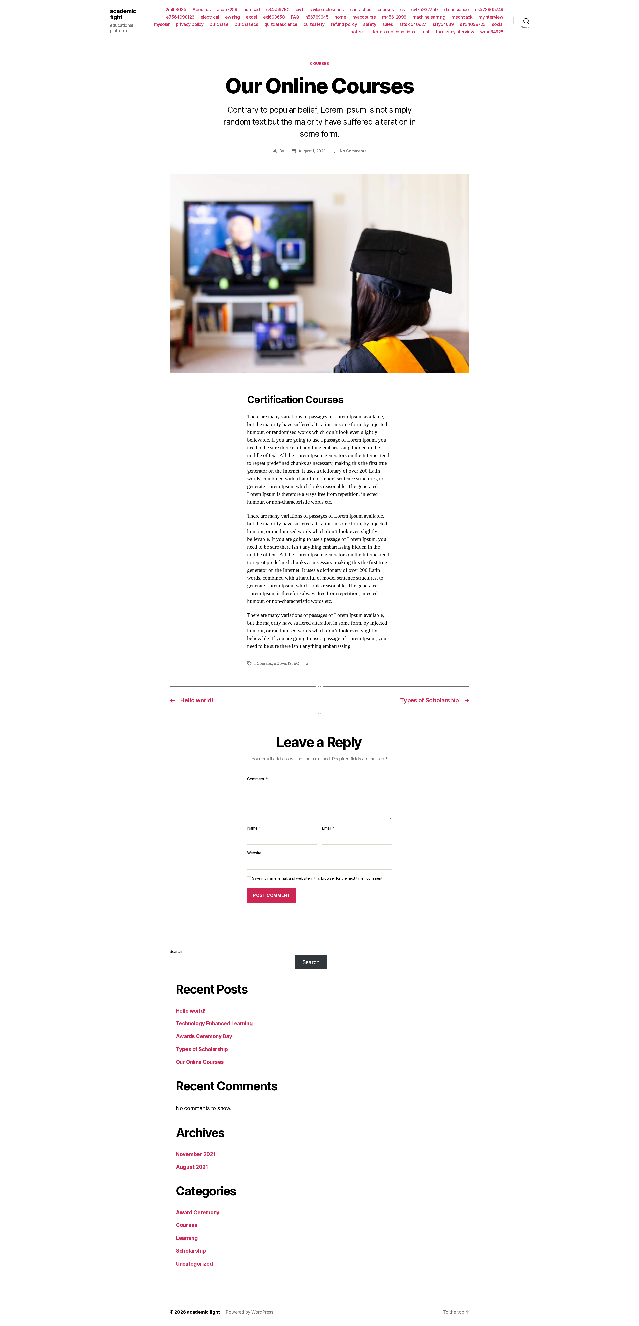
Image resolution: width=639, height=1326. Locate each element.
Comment (257, 779)
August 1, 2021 (311, 150)
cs (402, 9)
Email (328, 828)
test (425, 31)
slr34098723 (473, 24)
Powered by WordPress (249, 1312)
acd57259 (227, 9)
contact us (360, 9)
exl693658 (274, 17)
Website (254, 852)
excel (251, 17)
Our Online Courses (200, 1062)
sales (387, 24)
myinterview (491, 17)
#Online (301, 663)
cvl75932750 (424, 9)
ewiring (232, 17)
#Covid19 (283, 663)
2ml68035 (176, 9)
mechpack (461, 17)
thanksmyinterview (455, 31)
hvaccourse (364, 17)
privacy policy (189, 24)
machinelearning (429, 17)
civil (299, 9)
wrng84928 (491, 31)
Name (254, 828)
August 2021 (192, 1167)
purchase (219, 24)
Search (176, 951)
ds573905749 (489, 9)
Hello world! (191, 1011)
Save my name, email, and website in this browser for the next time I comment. (317, 878)
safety (369, 24)
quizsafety (314, 24)
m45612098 (394, 17)
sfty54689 (443, 24)
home (340, 17)
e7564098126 (180, 17)
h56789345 (317, 17)
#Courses (263, 663)
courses (386, 9)
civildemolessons (326, 9)
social (497, 24)
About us (201, 9)
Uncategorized (194, 1264)
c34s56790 (278, 9)
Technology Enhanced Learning (214, 1023)
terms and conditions (394, 31)
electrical (210, 17)
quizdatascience (280, 24)
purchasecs (246, 24)
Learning (187, 1238)
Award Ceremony (197, 1212)
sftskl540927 (412, 24)
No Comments (353, 150)
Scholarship (191, 1251)
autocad (251, 9)
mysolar (162, 24)
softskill (358, 31)
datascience (456, 9)
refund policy (344, 24)
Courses (319, 63)
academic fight (123, 14)
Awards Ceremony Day (204, 1036)
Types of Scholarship (202, 1049)
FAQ (295, 17)
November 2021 (196, 1154)
